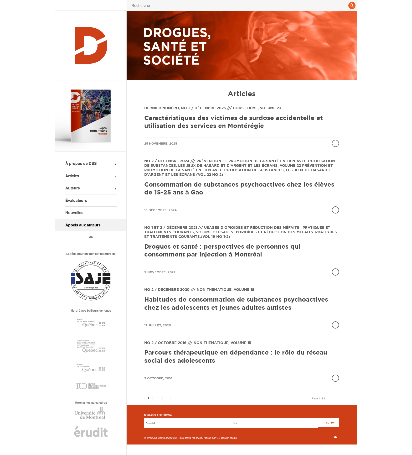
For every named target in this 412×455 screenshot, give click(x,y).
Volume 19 (206, 232)
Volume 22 (290, 165)
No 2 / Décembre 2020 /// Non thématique (188, 290)
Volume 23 (270, 108)
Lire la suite (335, 143)
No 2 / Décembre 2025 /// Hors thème (219, 108)
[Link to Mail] (90, 237)
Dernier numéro (161, 108)
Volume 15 (241, 343)
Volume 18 (244, 290)
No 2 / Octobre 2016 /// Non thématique (186, 343)
